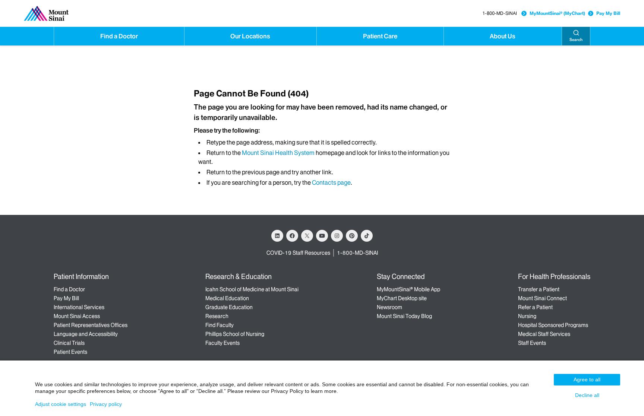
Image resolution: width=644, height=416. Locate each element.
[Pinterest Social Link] (352, 236)
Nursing (527, 316)
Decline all (587, 395)
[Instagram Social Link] (337, 236)
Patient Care (380, 36)
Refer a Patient (535, 307)
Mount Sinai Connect (542, 298)
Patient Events (70, 352)
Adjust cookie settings (60, 404)
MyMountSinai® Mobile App (408, 289)
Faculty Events (222, 343)
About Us (502, 36)
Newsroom (389, 307)
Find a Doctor (119, 36)
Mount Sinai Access (77, 316)
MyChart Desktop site (402, 298)
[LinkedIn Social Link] (277, 236)
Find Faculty (219, 325)
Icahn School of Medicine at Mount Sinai (252, 289)
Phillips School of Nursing (234, 334)
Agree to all (587, 379)
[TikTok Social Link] (367, 236)
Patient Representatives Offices (90, 325)
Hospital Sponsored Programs (553, 325)
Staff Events (532, 343)
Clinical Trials (69, 343)
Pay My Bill (608, 13)
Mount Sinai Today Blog (404, 316)
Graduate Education (229, 307)
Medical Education (227, 298)
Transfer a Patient (538, 289)
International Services (79, 307)
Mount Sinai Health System (278, 152)
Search (576, 39)
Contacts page (331, 182)
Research (216, 316)
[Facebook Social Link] (292, 236)
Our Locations (250, 36)
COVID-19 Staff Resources (298, 253)
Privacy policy (106, 404)
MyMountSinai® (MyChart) (557, 13)
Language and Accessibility (86, 334)
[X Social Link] (307, 236)
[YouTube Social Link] (322, 236)
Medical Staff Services (544, 334)
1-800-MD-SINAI (499, 13)
